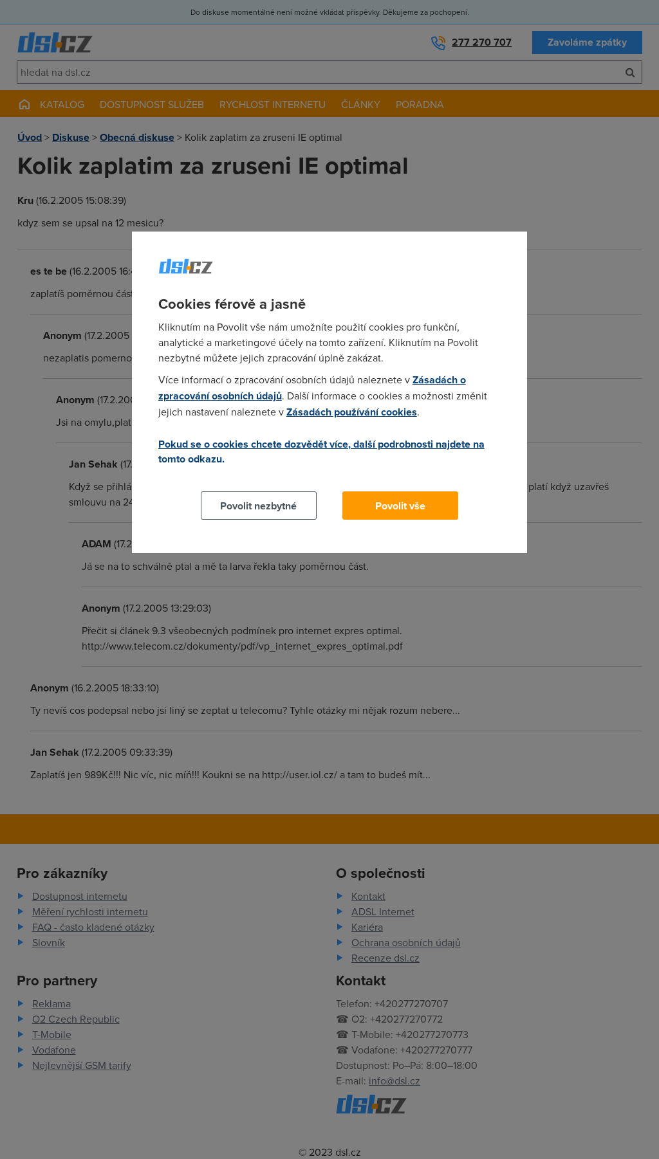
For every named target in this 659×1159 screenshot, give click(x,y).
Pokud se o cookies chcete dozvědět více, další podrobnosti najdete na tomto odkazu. (321, 451)
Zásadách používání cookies (351, 412)
